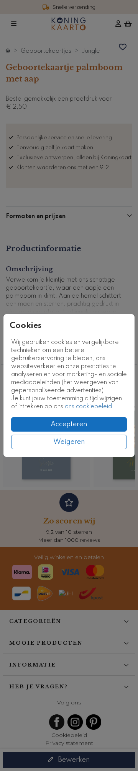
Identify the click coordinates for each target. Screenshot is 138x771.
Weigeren (69, 441)
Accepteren (69, 424)
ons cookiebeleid (88, 407)
